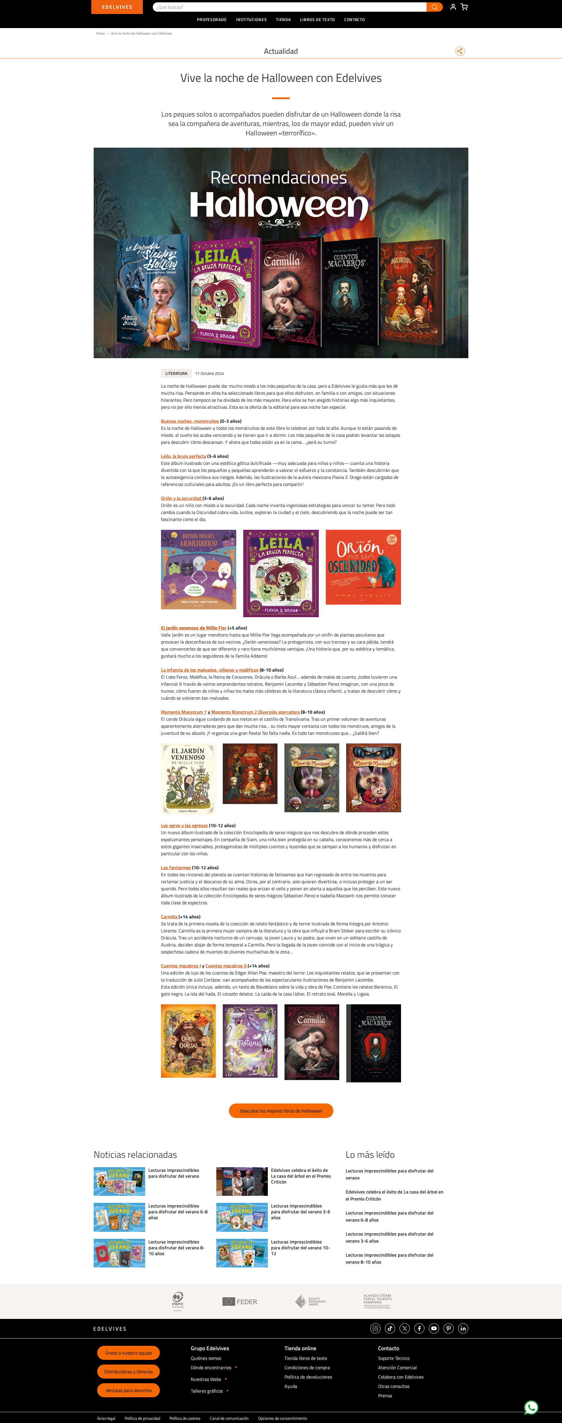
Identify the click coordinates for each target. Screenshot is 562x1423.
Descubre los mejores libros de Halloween (281, 1110)
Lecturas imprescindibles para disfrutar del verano (173, 1173)
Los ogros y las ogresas (184, 825)
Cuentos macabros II (226, 965)
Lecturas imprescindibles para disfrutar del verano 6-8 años (178, 1211)
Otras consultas (393, 1386)
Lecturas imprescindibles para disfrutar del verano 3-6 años (300, 1211)
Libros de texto (317, 19)
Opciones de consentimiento (282, 1418)
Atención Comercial (397, 1367)
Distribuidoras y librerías (128, 1371)
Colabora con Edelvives (401, 1376)
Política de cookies (185, 1418)
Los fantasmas (176, 867)
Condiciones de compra (307, 1367)
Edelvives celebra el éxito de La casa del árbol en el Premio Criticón (301, 1176)
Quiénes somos (206, 1358)
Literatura (176, 373)
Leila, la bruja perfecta (183, 456)
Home (100, 33)
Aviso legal (106, 1418)
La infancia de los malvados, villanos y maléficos (209, 669)
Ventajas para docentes (129, 1390)
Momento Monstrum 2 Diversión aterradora (255, 711)
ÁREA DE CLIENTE (453, 7)
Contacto (354, 19)
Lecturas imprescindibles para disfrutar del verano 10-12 (300, 1247)
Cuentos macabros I (181, 965)
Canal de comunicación (229, 1418)
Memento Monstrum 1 (184, 711)
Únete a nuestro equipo (128, 1352)
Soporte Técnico (393, 1358)
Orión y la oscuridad (182, 498)
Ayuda (291, 1386)
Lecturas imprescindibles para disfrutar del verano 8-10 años (176, 1247)
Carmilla (169, 916)
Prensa (385, 1395)
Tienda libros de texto (306, 1358)
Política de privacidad (142, 1418)
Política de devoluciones (308, 1376)
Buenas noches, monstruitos (190, 421)
